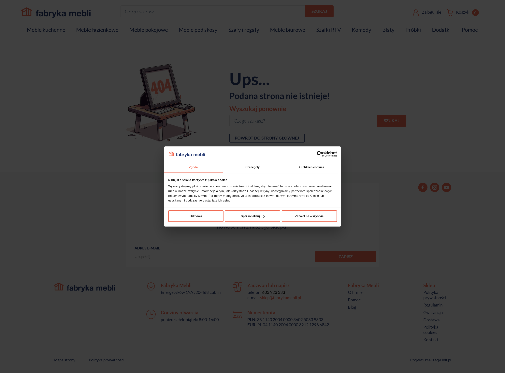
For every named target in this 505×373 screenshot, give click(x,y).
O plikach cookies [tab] (311, 167)
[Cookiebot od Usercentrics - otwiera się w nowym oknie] (319, 154)
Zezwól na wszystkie (309, 216)
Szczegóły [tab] (252, 167)
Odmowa (196, 216)
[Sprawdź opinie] (4, 42)
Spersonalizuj (250, 216)
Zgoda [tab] (193, 167)
